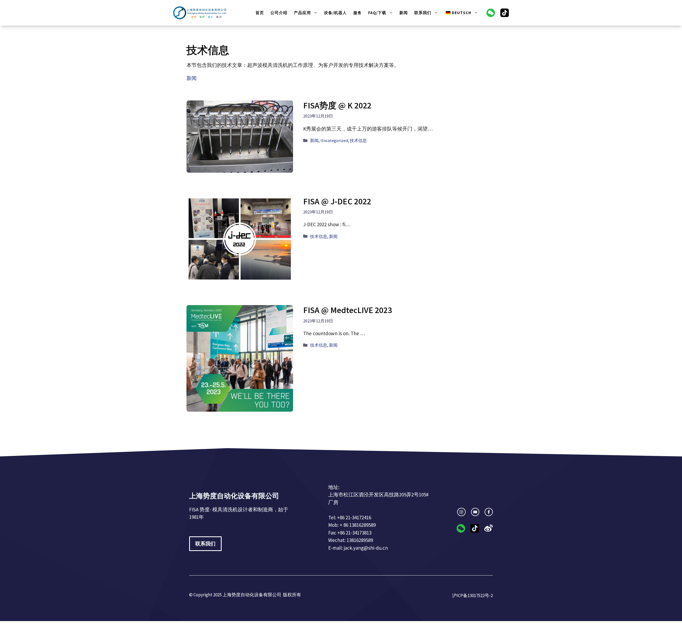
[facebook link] (489, 512)
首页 (259, 12)
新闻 (403, 12)
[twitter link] (475, 512)
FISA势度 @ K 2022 (337, 105)
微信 (490, 13)
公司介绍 (278, 12)
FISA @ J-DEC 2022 (337, 201)
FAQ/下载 (377, 12)
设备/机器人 (335, 12)
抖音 (504, 13)
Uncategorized (334, 140)
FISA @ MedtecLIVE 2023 (347, 310)
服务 (357, 12)
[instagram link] (461, 512)
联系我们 (422, 12)
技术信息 (358, 140)
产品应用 (302, 12)
